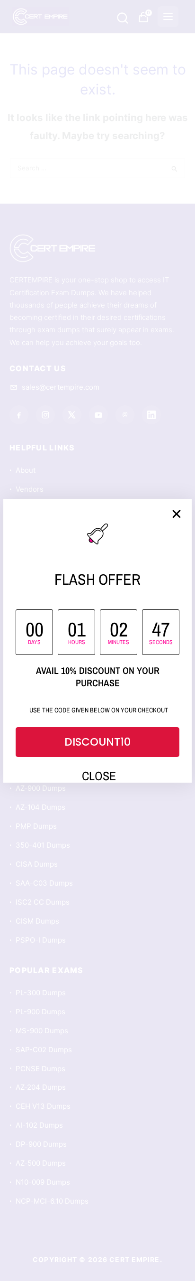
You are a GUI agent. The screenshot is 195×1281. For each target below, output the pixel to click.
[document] (97, 640)
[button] (176, 514)
